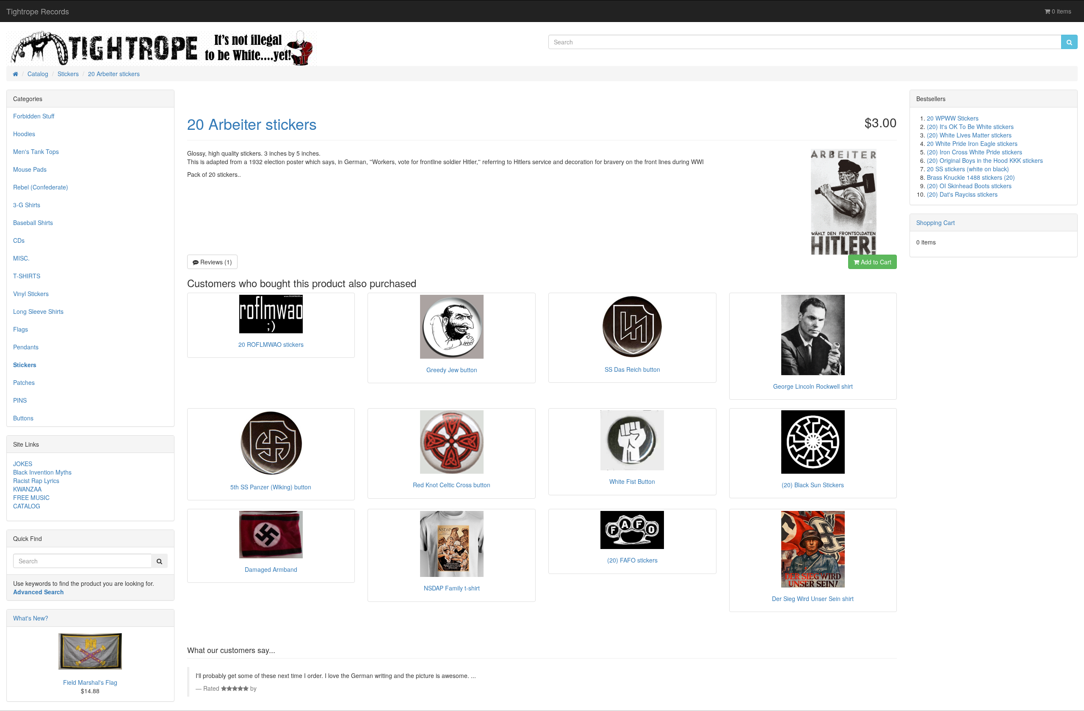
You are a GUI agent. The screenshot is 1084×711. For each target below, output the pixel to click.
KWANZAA (27, 489)
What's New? (30, 618)
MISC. (21, 258)
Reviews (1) (215, 262)
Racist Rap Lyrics (36, 480)
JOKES (22, 463)
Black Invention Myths (42, 472)
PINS (20, 400)
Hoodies (24, 133)
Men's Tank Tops (36, 151)
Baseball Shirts (33, 222)
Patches (24, 382)
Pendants (26, 347)
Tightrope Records (37, 10)
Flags (20, 329)
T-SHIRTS (26, 276)
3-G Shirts (26, 204)
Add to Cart (875, 262)
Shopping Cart (935, 222)
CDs (19, 240)
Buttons (23, 418)
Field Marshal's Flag (90, 682)
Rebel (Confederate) (40, 187)
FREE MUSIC (31, 497)
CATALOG (26, 506)
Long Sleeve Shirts (38, 311)
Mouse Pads (30, 169)
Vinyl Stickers (31, 293)
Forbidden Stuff (33, 116)
